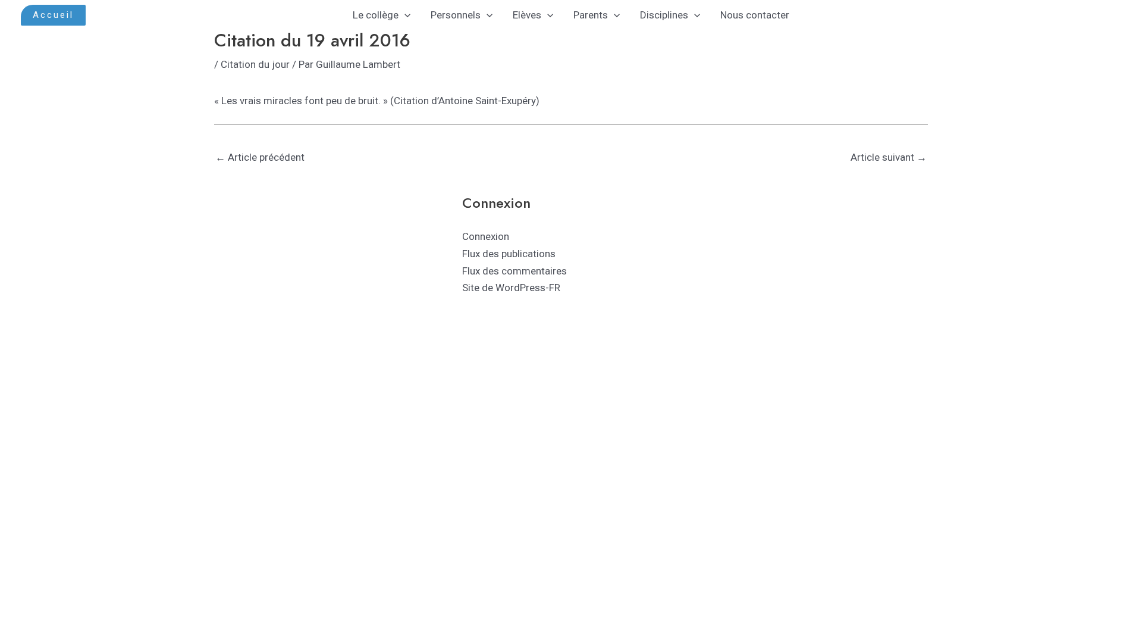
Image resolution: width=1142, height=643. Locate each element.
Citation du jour (255, 64)
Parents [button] (590, 15)
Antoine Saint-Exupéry (487, 101)
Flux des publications (509, 254)
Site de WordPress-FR (511, 288)
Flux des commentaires (514, 271)
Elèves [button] (527, 15)
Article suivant (889, 157)
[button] (53, 15)
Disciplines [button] (664, 15)
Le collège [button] (376, 15)
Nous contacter (754, 15)
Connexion (485, 236)
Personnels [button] (456, 15)
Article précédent (260, 157)
